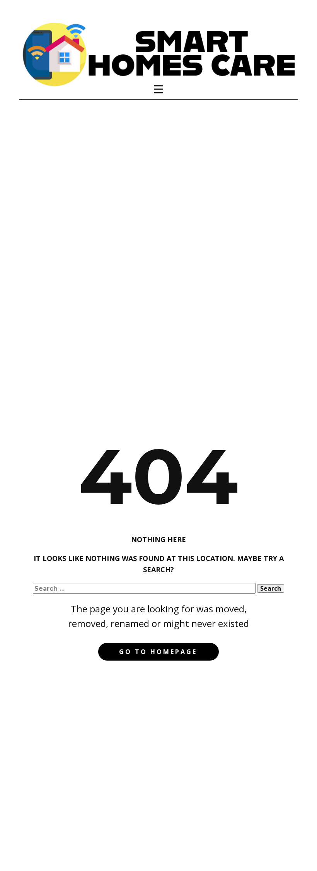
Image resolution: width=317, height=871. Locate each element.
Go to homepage (158, 651)
